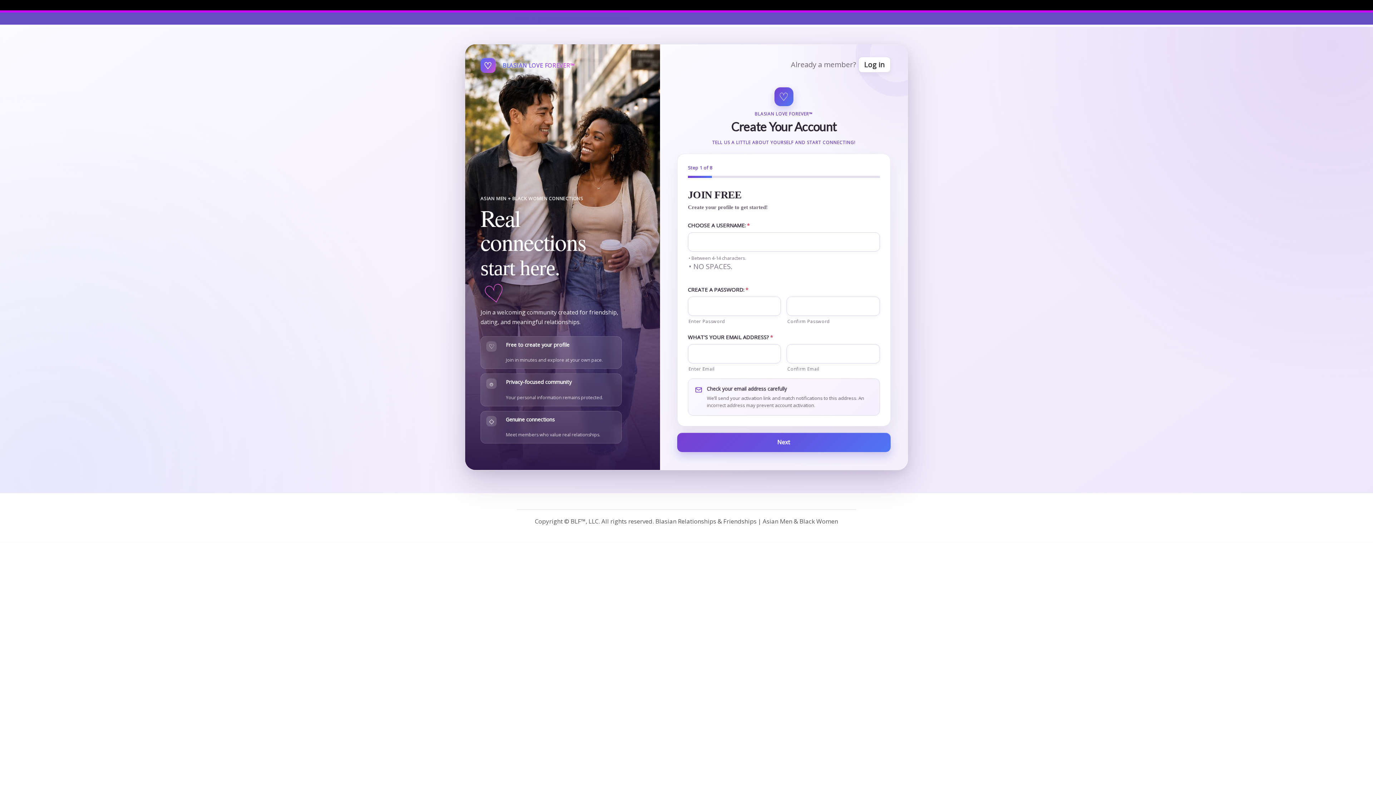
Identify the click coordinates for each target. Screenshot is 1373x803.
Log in (874, 64)
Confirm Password (808, 321)
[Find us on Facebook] (854, 5)
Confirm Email (803, 369)
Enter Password (707, 321)
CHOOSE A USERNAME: (719, 225)
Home (523, 18)
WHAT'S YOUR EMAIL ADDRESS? (730, 337)
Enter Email (702, 369)
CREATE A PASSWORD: (718, 289)
